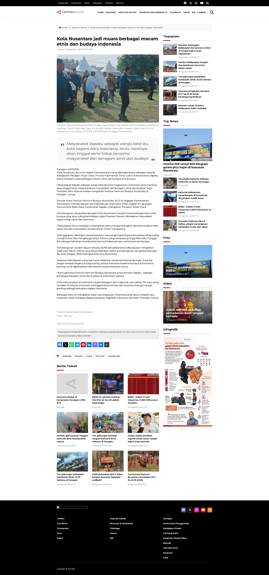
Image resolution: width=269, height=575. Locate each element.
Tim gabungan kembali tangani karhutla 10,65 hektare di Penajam (104, 438)
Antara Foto (76, 3)
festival (100, 356)
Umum (186, 12)
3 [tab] (187, 279)
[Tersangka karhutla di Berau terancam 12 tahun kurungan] (170, 183)
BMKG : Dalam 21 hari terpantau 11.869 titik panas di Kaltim (143, 400)
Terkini (87, 3)
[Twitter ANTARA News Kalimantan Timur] (190, 3)
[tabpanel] (187, 261)
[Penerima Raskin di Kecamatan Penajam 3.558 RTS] (72, 383)
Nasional (111, 12)
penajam (67, 356)
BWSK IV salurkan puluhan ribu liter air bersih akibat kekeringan (106, 400)
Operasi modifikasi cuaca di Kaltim (185, 269)
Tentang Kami (170, 533)
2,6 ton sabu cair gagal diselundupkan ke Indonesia (186, 417)
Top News (109, 3)
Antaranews (63, 3)
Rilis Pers (120, 3)
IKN (193, 12)
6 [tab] (189, 325)
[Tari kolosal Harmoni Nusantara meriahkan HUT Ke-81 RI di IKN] (143, 460)
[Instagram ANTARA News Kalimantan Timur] (196, 3)
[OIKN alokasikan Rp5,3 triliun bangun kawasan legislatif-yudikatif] (107, 460)
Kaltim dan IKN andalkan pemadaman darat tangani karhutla (184, 313)
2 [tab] (183, 279)
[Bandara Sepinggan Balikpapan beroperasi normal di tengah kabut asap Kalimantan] (170, 49)
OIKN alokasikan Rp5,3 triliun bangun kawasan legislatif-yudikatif (107, 477)
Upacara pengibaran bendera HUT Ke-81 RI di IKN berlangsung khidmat (193, 94)
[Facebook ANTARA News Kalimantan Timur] (185, 3)
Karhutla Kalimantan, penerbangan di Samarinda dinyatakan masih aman (192, 195)
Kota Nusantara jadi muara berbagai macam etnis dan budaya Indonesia (126, 27)
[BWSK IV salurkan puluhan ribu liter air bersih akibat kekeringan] (107, 383)
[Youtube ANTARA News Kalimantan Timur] (201, 3)
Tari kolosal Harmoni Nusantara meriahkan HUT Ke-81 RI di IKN (142, 477)
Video (167, 283)
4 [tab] (192, 279)
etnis (89, 356)
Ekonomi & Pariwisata (121, 523)
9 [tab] (202, 325)
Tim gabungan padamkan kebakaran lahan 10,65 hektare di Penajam (70, 477)
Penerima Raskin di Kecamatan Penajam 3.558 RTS (71, 400)
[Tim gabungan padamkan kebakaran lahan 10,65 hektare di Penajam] (72, 460)
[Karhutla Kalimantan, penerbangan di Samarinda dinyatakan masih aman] (170, 196)
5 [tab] (196, 279)
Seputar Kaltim (127, 12)
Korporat (168, 553)
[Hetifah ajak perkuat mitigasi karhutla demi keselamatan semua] (72, 422)
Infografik (170, 329)
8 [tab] (198, 325)
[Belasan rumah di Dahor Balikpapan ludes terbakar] (170, 109)
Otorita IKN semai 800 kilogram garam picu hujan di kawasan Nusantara (185, 167)
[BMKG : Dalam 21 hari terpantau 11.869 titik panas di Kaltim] (143, 383)
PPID (165, 558)
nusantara (114, 356)
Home (101, 12)
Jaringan (167, 518)
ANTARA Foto (170, 548)
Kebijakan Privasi (172, 528)
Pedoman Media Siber (175, 538)
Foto (166, 237)
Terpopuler (97, 3)
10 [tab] (206, 325)
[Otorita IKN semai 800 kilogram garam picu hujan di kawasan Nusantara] (187, 144)
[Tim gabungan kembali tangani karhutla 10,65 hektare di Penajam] (107, 422)
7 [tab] (194, 325)
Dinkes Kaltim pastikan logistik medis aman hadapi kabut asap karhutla (142, 438)
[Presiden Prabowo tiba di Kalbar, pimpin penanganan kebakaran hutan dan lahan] (170, 225)
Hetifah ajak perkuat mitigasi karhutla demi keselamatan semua (72, 438)
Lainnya (202, 12)
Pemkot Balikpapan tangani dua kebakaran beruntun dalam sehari (193, 65)
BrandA (167, 543)
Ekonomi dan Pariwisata (153, 12)
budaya (79, 356)
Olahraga (175, 12)
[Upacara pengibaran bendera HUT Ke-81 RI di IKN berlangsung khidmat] (170, 95)
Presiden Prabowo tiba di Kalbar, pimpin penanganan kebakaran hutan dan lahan (193, 224)
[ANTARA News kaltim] (71, 12)
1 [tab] (179, 279)
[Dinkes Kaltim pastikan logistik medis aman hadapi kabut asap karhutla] (143, 422)
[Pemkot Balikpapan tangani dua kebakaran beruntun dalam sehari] (170, 66)
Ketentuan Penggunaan (176, 523)
